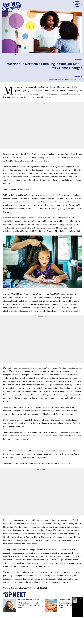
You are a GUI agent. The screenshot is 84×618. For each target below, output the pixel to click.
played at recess (50, 157)
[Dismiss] (80, 598)
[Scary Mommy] (11, 6)
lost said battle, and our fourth (16, 97)
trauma (58, 90)
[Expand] (74, 598)
